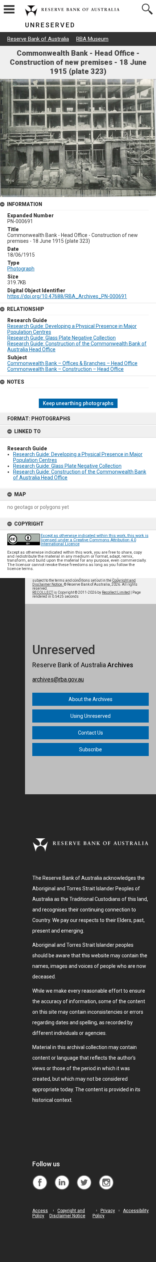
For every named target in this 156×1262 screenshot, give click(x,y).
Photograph (20, 269)
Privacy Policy (104, 1213)
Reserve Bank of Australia (38, 39)
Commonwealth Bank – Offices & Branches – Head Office (72, 363)
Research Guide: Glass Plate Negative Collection (67, 466)
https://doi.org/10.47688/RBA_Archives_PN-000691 (67, 296)
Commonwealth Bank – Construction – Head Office (65, 369)
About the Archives (90, 699)
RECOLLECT (42, 592)
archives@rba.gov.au (58, 679)
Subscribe (90, 749)
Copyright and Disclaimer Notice (67, 1213)
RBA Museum (92, 39)
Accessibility (136, 1210)
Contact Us (90, 733)
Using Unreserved (90, 716)
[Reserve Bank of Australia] (39, 1177)
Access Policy (40, 1213)
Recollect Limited (116, 592)
